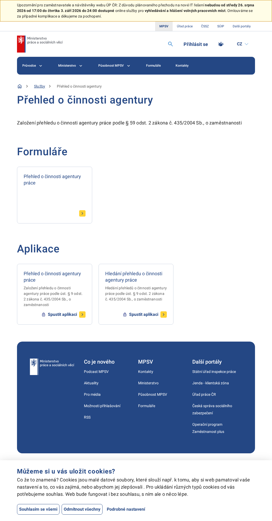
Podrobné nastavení (126, 509)
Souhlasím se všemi (38, 509)
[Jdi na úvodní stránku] (40, 44)
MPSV (163, 26)
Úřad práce (185, 26)
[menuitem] (33, 66)
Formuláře (153, 65)
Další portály (242, 26)
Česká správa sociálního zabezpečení (212, 409)
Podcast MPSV (96, 371)
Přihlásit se (196, 44)
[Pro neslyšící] (221, 44)
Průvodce (29, 65)
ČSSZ (205, 26)
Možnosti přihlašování (102, 406)
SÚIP (220, 26)
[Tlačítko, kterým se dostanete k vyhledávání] (170, 44)
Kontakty (182, 65)
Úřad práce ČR (204, 394)
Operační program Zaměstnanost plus (208, 428)
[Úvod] (19, 86)
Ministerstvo (67, 65)
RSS (87, 417)
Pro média (92, 394)
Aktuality (91, 383)
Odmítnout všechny (82, 509)
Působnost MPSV (111, 65)
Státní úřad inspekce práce (214, 371)
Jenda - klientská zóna (210, 383)
